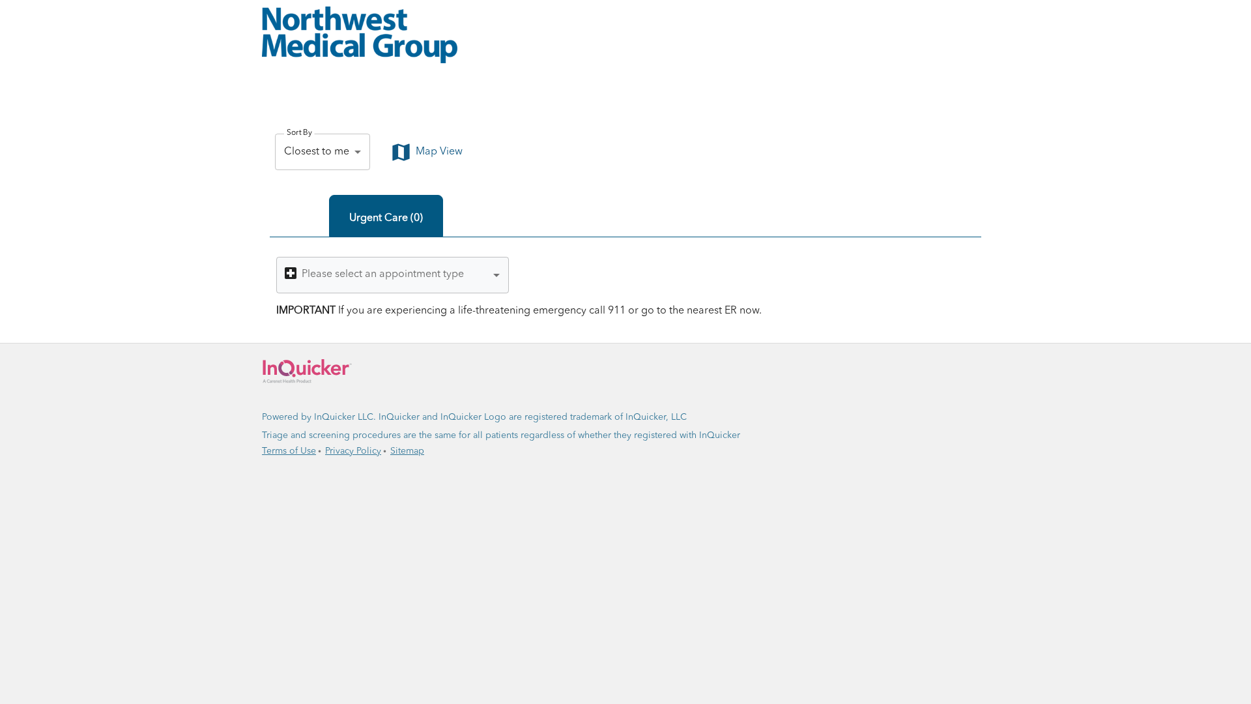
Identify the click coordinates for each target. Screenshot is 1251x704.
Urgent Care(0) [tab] (386, 218)
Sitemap (407, 451)
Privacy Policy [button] (353, 451)
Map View (439, 152)
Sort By (299, 133)
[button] (625, 35)
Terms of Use (289, 451)
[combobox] (392, 275)
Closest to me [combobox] (316, 152)
